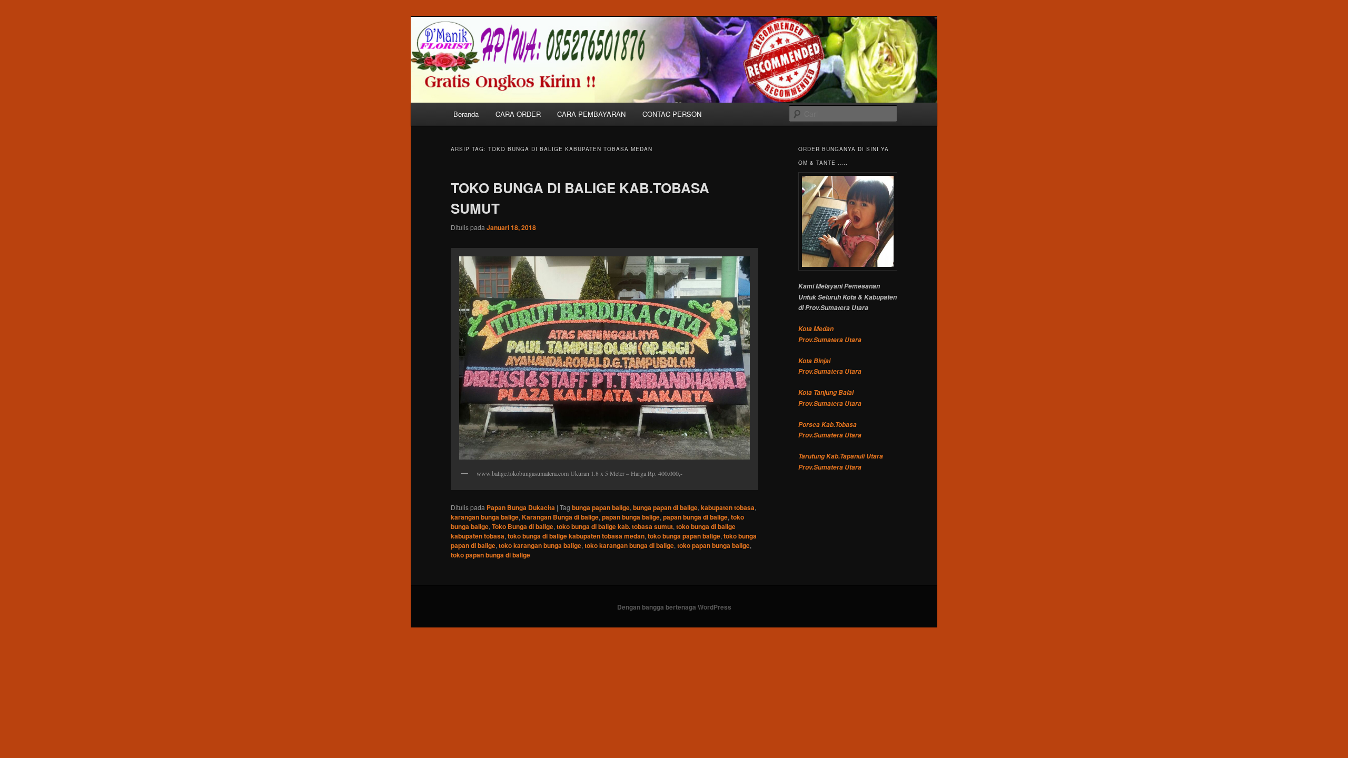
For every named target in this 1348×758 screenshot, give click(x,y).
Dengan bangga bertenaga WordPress (674, 607)
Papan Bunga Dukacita (521, 507)
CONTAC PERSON (671, 114)
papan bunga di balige (695, 517)
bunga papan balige (601, 507)
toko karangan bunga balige (540, 545)
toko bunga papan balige (684, 536)
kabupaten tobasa (728, 507)
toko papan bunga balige (713, 545)
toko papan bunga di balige (490, 555)
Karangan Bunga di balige (560, 517)
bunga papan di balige (665, 507)
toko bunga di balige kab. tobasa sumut (615, 526)
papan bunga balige (631, 517)
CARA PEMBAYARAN (591, 114)
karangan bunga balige (485, 517)
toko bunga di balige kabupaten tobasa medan (576, 536)
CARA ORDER (518, 114)
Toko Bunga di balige (522, 526)
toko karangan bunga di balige (629, 545)
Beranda (466, 114)
